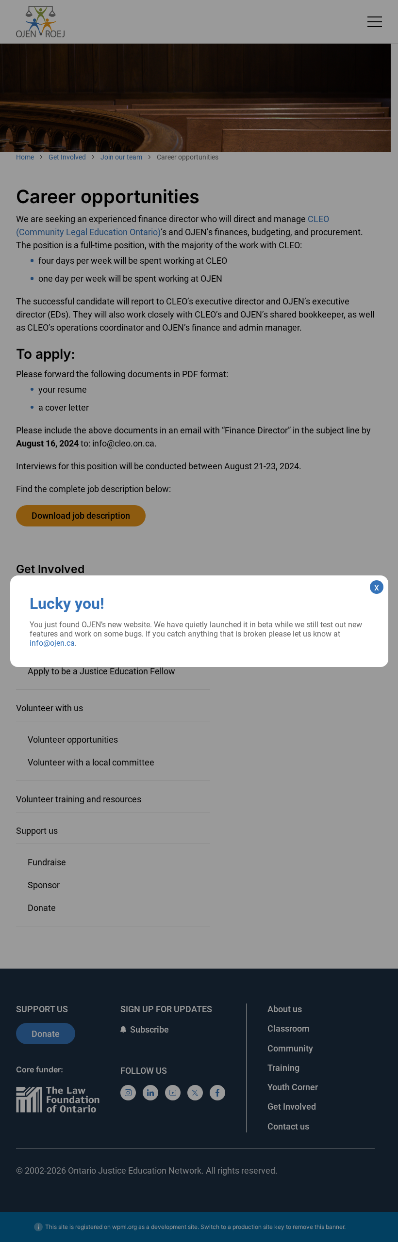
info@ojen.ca (52, 643)
